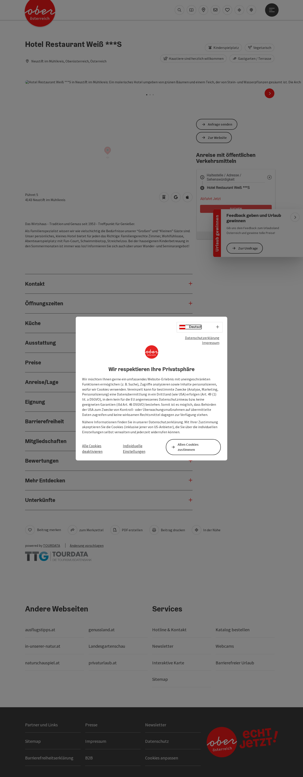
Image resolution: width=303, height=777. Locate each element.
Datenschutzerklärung (202, 338)
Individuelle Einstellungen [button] (134, 449)
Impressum (210, 342)
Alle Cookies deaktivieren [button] (92, 449)
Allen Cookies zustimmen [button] (188, 447)
